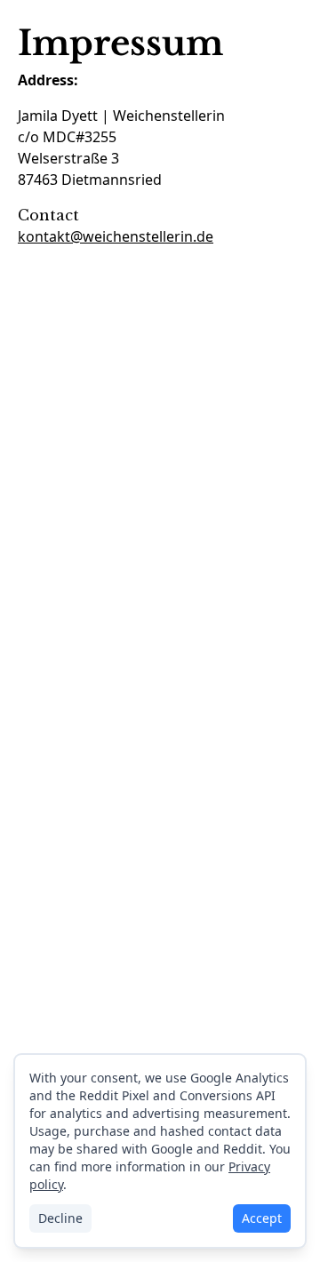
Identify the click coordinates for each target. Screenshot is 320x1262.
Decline (60, 1218)
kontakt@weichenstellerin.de (115, 236)
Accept (262, 1218)
